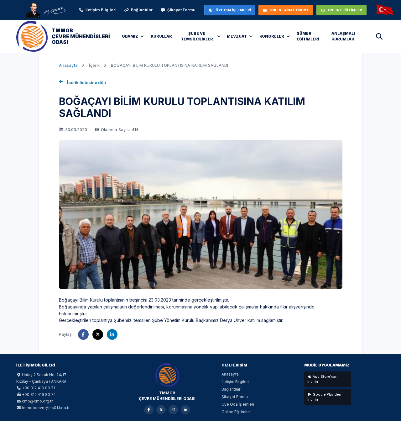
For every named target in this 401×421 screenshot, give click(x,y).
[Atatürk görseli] (45, 10)
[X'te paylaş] (97, 334)
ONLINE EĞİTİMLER (345, 10)
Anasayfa (68, 65)
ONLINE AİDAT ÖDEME (289, 10)
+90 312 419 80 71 (38, 388)
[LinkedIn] (185, 409)
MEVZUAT (237, 36)
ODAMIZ (130, 36)
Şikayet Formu (181, 10)
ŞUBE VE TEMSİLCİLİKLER (197, 36)
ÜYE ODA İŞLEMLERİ (233, 10)
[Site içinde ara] (379, 36)
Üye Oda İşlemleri (237, 404)
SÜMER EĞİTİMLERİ (308, 36)
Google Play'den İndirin (324, 397)
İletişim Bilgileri (101, 10)
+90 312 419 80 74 (39, 394)
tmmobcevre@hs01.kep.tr (46, 407)
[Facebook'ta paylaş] (83, 334)
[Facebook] (149, 409)
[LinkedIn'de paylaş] (112, 334)
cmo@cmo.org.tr (37, 401)
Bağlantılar (142, 10)
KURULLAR (161, 36)
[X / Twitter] (161, 409)
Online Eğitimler (235, 411)
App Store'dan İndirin (322, 379)
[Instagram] (173, 409)
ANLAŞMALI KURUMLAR (343, 36)
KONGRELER (271, 36)
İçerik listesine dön (86, 82)
